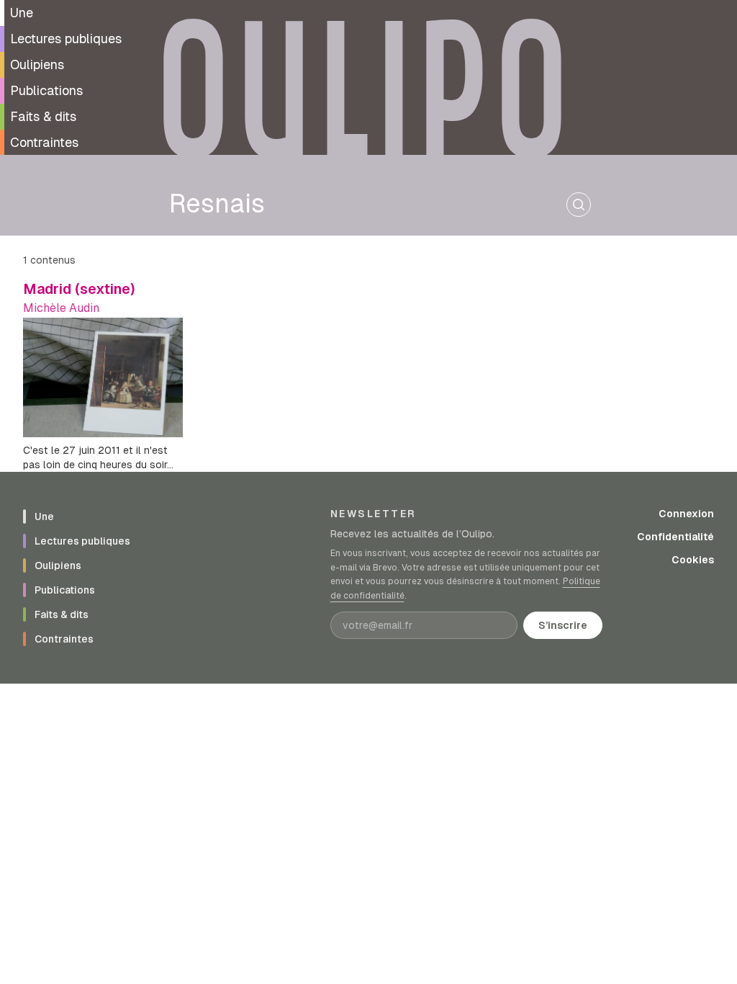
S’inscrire (562, 625)
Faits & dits (43, 116)
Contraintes (44, 142)
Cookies (693, 559)
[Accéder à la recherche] (578, 204)
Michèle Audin (61, 308)
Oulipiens (37, 64)
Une (21, 12)
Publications (46, 90)
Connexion (686, 513)
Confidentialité (675, 536)
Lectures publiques (66, 38)
